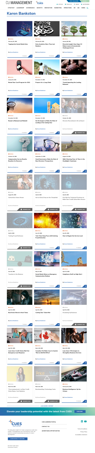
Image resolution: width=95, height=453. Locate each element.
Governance (30, 8)
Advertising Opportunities (51, 431)
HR (74, 8)
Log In (84, 1)
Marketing (58, 8)
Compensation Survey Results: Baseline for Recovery (30, 171)
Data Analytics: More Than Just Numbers (57, 56)
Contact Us (46, 426)
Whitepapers (86, 4)
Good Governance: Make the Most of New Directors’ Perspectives (57, 171)
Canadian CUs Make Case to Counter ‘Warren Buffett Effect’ (57, 362)
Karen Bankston (14, 52)
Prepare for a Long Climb (57, 94)
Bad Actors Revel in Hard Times (30, 324)
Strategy (11, 8)
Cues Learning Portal (49, 422)
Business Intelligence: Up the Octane (84, 401)
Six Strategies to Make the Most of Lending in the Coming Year (57, 132)
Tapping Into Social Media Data (30, 56)
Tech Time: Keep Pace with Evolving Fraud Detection (57, 247)
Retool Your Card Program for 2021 (30, 94)
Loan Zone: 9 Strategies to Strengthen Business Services (84, 362)
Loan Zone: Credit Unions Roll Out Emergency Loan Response (30, 362)
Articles (60, 4)
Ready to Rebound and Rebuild (30, 132)
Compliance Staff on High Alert (84, 286)
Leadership (20, 8)
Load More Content (47, 406)
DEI (78, 8)
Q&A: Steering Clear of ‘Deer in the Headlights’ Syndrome (84, 171)
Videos (77, 4)
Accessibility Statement (81, 434)
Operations (68, 8)
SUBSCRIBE (80, 411)
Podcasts (69, 4)
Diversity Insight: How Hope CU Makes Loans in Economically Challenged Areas (84, 56)
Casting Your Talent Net (57, 324)
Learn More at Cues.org (17, 438)
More (83, 8)
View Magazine (73, 1)
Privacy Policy (83, 431)
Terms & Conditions (82, 429)
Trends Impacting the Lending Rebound (84, 94)
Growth (39, 8)
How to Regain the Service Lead (84, 247)
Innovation (48, 8)
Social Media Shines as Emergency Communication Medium (57, 286)
